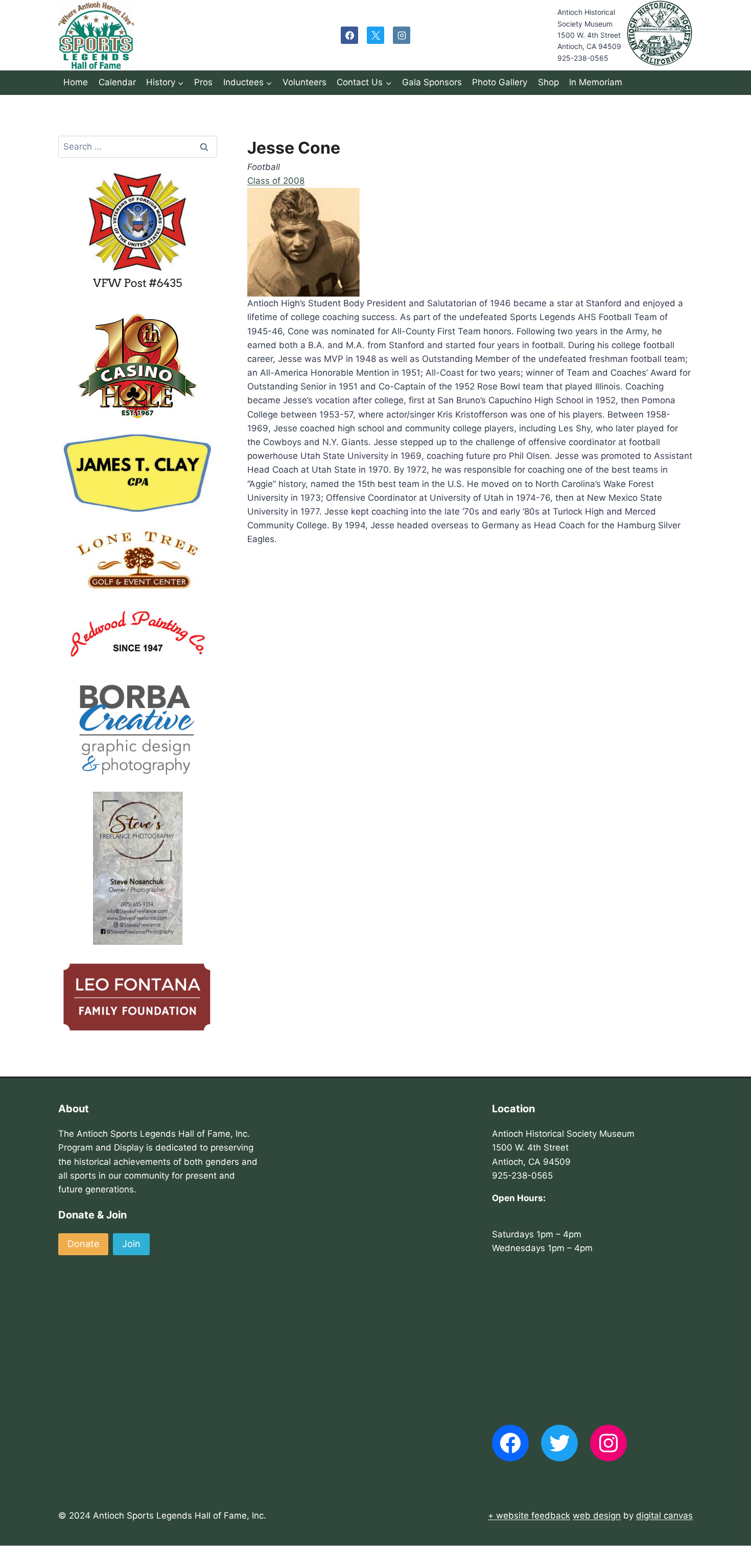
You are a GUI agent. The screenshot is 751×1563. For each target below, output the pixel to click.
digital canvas (664, 1515)
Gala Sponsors (432, 82)
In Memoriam (595, 82)
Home (75, 82)
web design (597, 1515)
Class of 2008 (275, 181)
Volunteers (304, 82)
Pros (203, 82)
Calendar (117, 82)
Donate (83, 1243)
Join (131, 1243)
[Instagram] (401, 35)
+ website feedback (529, 1515)
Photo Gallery (499, 82)
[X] (375, 35)
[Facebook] (349, 35)
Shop (548, 82)
